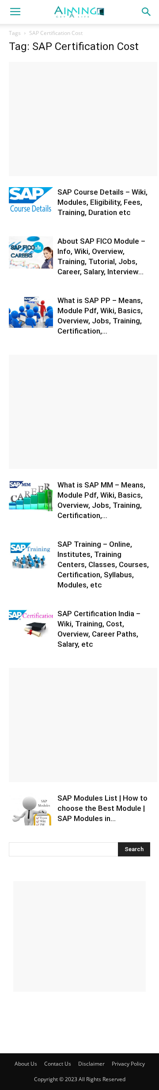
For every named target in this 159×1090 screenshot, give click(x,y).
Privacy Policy (128, 1063)
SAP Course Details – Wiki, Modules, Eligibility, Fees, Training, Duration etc (102, 202)
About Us (26, 1063)
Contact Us (57, 1063)
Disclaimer (91, 1063)
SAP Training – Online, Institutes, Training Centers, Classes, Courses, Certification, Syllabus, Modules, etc (103, 564)
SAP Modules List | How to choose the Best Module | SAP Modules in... (102, 808)
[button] (146, 12)
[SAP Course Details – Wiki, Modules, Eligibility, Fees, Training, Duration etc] (31, 202)
